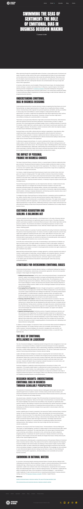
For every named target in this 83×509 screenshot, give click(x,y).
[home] (11, 3)
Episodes (60, 3)
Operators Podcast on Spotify (34, 474)
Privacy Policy (40, 493)
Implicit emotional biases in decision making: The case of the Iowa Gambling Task (36, 479)
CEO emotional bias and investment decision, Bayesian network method (33, 482)
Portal (12, 493)
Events (73, 3)
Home (45, 3)
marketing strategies (39, 88)
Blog (67, 3)
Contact (33, 493)
